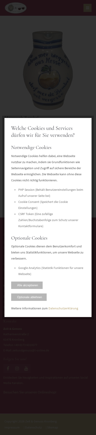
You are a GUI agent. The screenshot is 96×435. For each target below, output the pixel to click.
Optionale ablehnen (29, 297)
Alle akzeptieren (27, 285)
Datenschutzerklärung (63, 308)
